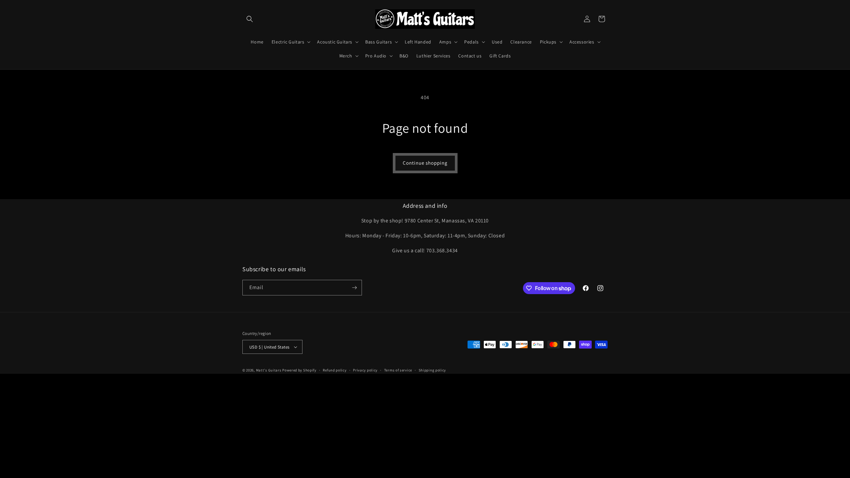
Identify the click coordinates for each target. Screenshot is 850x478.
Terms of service (398, 370)
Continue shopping (425, 163)
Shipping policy (432, 370)
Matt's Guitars (269, 370)
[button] (249, 19)
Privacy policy (365, 370)
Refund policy (334, 370)
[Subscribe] (354, 287)
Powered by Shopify (299, 370)
